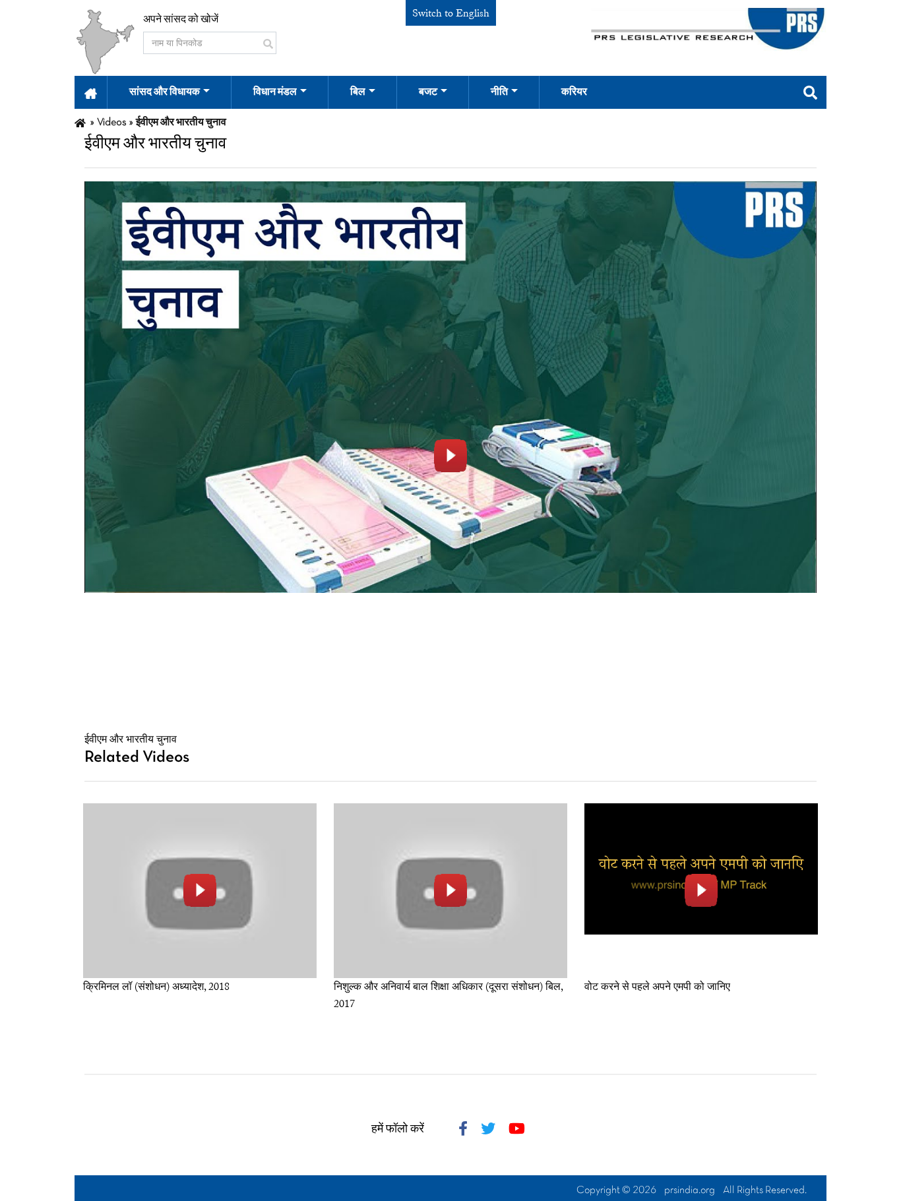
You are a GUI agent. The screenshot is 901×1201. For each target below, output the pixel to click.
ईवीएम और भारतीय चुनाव (130, 739)
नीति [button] (499, 92)
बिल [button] (357, 92)
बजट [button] (428, 92)
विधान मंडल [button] (275, 92)
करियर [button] (574, 92)
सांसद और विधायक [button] (164, 92)
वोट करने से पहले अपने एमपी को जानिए (657, 986)
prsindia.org (689, 1190)
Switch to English (450, 13)
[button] (91, 92)
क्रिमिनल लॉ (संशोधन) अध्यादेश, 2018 (156, 986)
